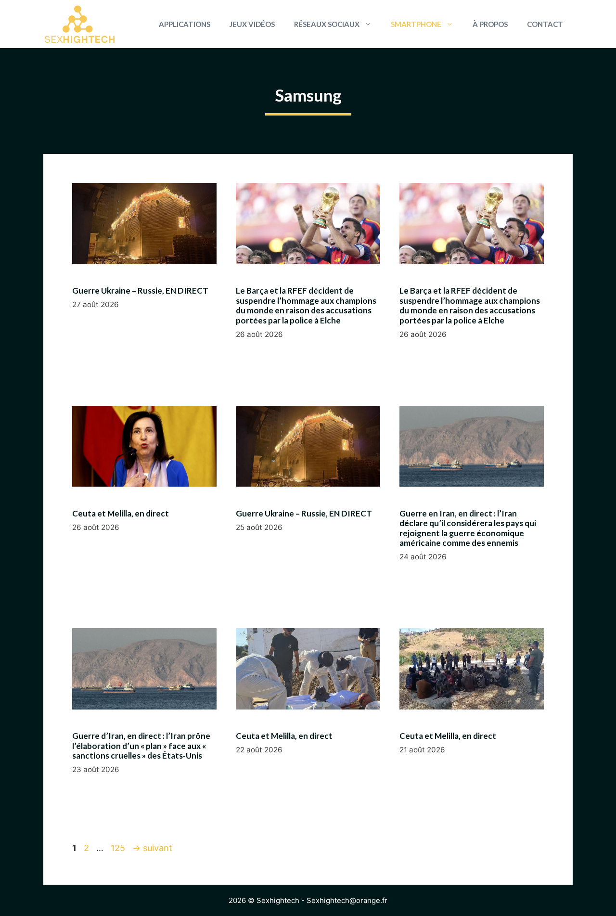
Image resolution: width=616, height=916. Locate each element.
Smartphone (416, 24)
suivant (152, 848)
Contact (545, 24)
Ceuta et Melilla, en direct (120, 513)
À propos (490, 24)
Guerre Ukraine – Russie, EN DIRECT (140, 290)
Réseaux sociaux (326, 24)
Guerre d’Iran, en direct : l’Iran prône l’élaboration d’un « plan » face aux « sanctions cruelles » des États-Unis (141, 746)
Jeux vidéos (252, 24)
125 (119, 848)
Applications (184, 24)
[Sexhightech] (79, 24)
